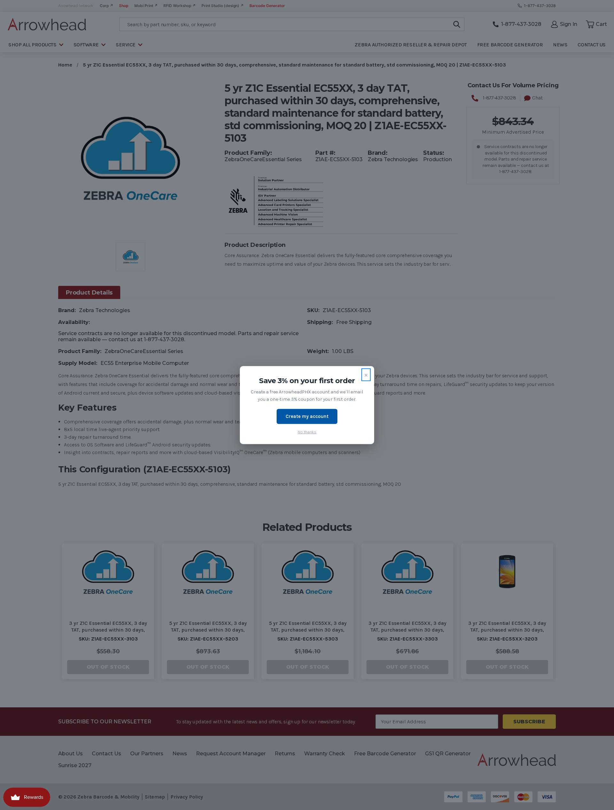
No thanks (307, 431)
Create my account (307, 416)
